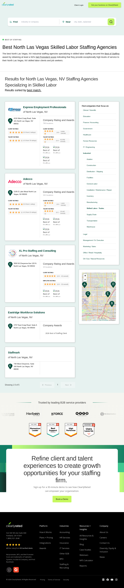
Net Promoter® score (46, 57)
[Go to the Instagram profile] (116, 579)
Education (86, 116)
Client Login (78, 5)
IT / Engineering (89, 147)
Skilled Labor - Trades (95, 208)
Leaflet (94, 320)
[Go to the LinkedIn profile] (103, 579)
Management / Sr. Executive (93, 240)
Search (111, 21)
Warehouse (91, 227)
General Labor (92, 184)
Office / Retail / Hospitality (92, 253)
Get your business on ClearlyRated (104, 5)
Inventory (90, 196)
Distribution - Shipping (95, 171)
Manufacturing (92, 202)
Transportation (92, 221)
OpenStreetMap (103, 320)
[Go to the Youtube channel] (112, 579)
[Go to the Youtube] (107, 579)
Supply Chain (92, 214)
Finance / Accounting (90, 122)
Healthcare (87, 135)
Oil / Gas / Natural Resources (94, 259)
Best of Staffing (112, 53)
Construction (91, 165)
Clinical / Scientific (89, 110)
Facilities (90, 178)
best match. (34, 90)
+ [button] (85, 275)
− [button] (85, 279)
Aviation (90, 159)
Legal (85, 234)
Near (68, 22)
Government (87, 129)
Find (15, 22)
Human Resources (90, 141)
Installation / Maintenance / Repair (99, 190)
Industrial (87, 153)
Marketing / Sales (89, 246)
